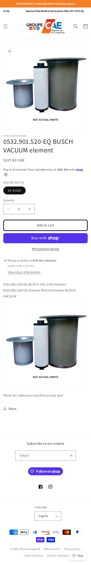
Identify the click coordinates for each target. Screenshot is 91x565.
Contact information (59, 555)
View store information (24, 272)
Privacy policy (72, 548)
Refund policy (52, 548)
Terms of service (33, 555)
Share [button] (12, 409)
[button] (5, 26)
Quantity (8, 200)
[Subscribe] (71, 455)
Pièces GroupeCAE (29, 548)
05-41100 (14, 190)
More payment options (45, 248)
